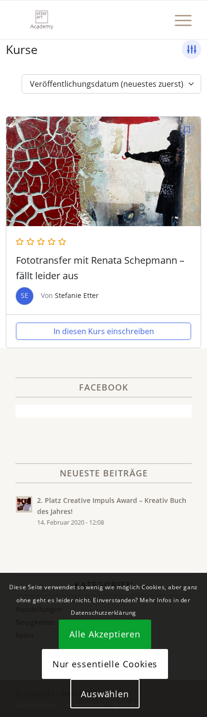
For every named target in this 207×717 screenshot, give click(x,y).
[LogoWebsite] (85, 19)
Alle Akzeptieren (105, 634)
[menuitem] (178, 19)
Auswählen (105, 694)
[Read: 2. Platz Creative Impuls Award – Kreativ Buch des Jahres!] (24, 504)
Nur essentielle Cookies (105, 664)
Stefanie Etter (77, 295)
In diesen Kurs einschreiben (103, 331)
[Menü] (178, 19)
